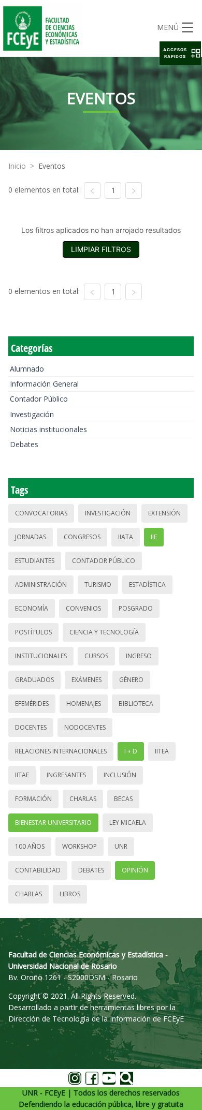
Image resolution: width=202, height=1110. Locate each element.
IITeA (162, 751)
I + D (130, 751)
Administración (41, 584)
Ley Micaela (127, 822)
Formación (33, 798)
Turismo (97, 584)
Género (131, 679)
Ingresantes (66, 775)
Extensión (164, 513)
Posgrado (136, 608)
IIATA (125, 536)
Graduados (34, 679)
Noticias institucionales (48, 429)
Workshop (79, 846)
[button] (180, 53)
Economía (31, 608)
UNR (120, 846)
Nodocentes (85, 727)
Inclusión (120, 775)
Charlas (82, 798)
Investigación (32, 414)
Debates (24, 444)
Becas (123, 798)
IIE (154, 536)
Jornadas (30, 536)
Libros (70, 894)
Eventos (51, 166)
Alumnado (27, 369)
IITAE (22, 775)
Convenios (83, 608)
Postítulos (33, 632)
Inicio (17, 166)
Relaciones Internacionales (61, 751)
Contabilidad (38, 870)
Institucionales (41, 656)
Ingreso (139, 656)
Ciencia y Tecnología (104, 632)
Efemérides (32, 703)
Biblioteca (136, 703)
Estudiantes (34, 560)
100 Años (30, 846)
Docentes (31, 727)
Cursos (96, 656)
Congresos (82, 536)
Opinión (135, 870)
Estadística (147, 584)
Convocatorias (41, 513)
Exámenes (86, 679)
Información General (44, 384)
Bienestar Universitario (53, 822)
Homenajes (83, 703)
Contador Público (39, 399)
